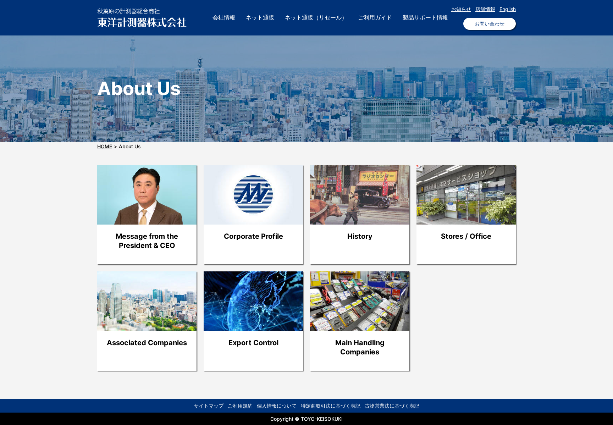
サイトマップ (208, 406)
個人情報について (277, 406)
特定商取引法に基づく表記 (330, 406)
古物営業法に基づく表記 (392, 406)
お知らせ (461, 9)
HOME (104, 146)
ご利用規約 (240, 406)
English (507, 9)
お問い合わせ (489, 24)
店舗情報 (485, 9)
